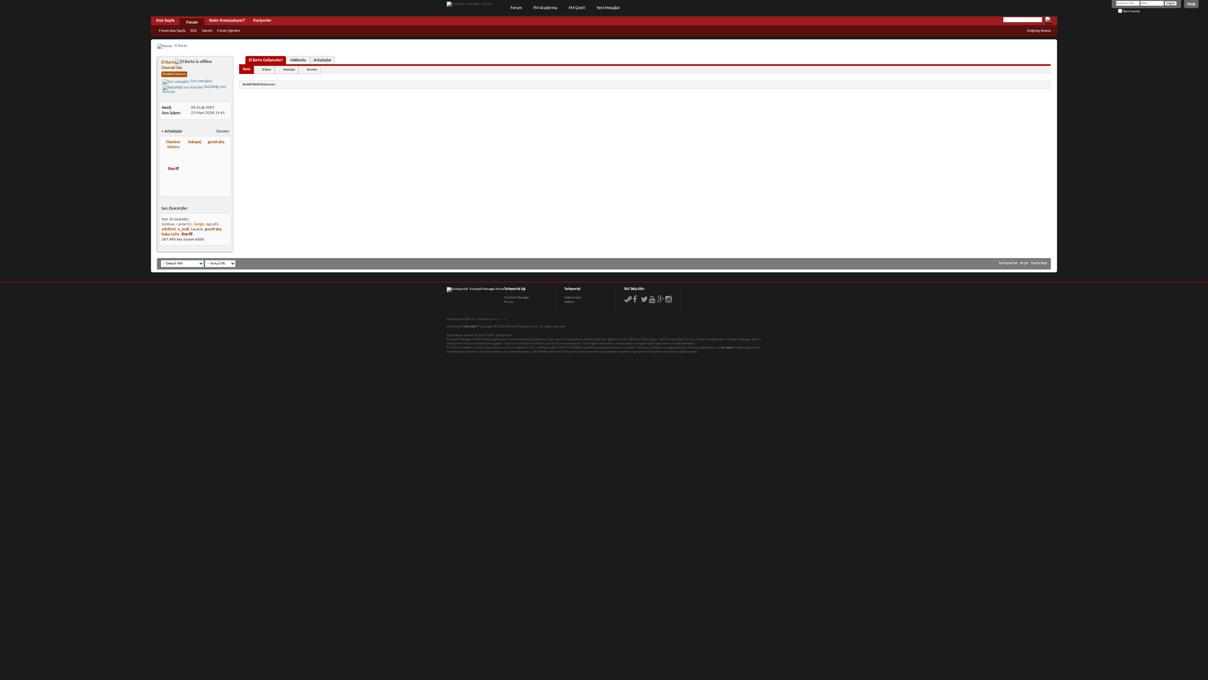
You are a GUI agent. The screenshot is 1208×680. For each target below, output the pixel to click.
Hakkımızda (572, 297)
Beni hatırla (1131, 11)
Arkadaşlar (323, 60)
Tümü (246, 69)
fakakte (197, 229)
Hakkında (298, 60)
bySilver (168, 224)
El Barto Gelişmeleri (265, 60)
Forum (516, 8)
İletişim (569, 302)
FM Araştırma (545, 8)
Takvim (206, 30)
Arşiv (1024, 263)
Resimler (312, 69)
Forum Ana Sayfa (172, 30)
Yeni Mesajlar (608, 8)
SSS (193, 30)
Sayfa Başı (1039, 263)
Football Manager (516, 297)
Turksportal (1007, 263)
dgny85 (212, 224)
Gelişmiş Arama (1039, 30)
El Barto (266, 69)
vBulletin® (471, 326)
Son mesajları (201, 81)
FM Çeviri (577, 8)
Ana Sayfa (165, 20)
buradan (727, 347)
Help (1191, 4)
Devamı (222, 131)
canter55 (184, 224)
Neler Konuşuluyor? (227, 20)
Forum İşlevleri (228, 30)
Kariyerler (262, 20)
